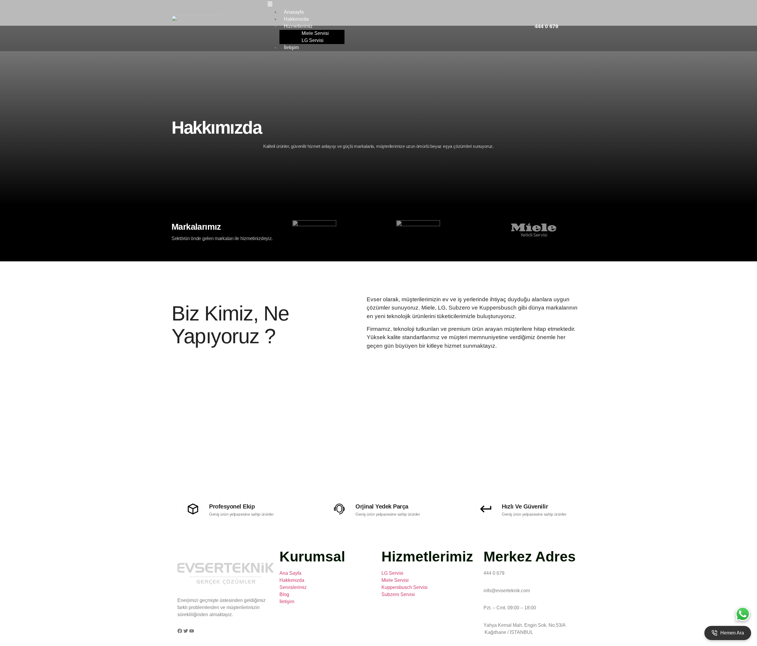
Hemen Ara (732, 632)
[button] (401, 5)
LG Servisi (312, 40)
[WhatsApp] (742, 613)
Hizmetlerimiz (298, 26)
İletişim (291, 47)
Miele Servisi (315, 33)
